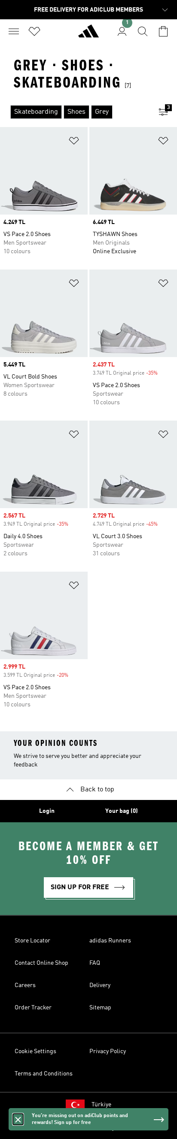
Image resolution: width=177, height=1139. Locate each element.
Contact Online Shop (41, 963)
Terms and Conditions (44, 1074)
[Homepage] (88, 34)
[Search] (142, 31)
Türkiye (101, 1105)
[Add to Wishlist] (74, 142)
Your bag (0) (121, 811)
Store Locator (32, 941)
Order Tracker (33, 1008)
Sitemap (100, 1008)
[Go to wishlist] (34, 31)
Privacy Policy (107, 1051)
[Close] (18, 1119)
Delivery (99, 985)
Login (47, 811)
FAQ (94, 963)
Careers (25, 985)
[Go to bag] (163, 31)
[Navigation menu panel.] (13, 31)
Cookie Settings (35, 1051)
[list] (75, 112)
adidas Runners (110, 941)
